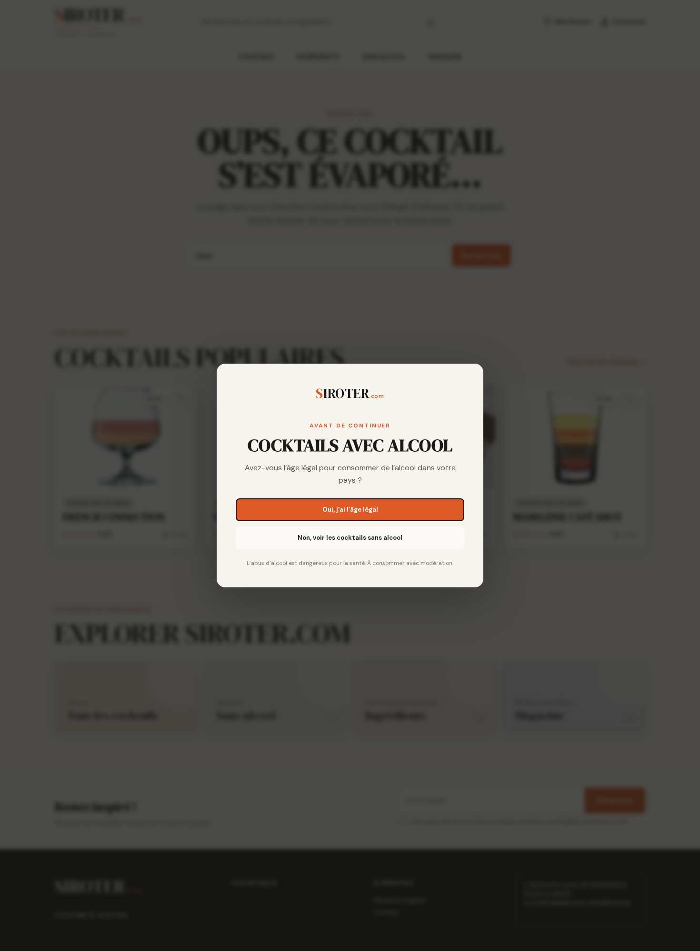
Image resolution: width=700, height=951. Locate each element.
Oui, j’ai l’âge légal (350, 509)
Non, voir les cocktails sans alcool (350, 538)
